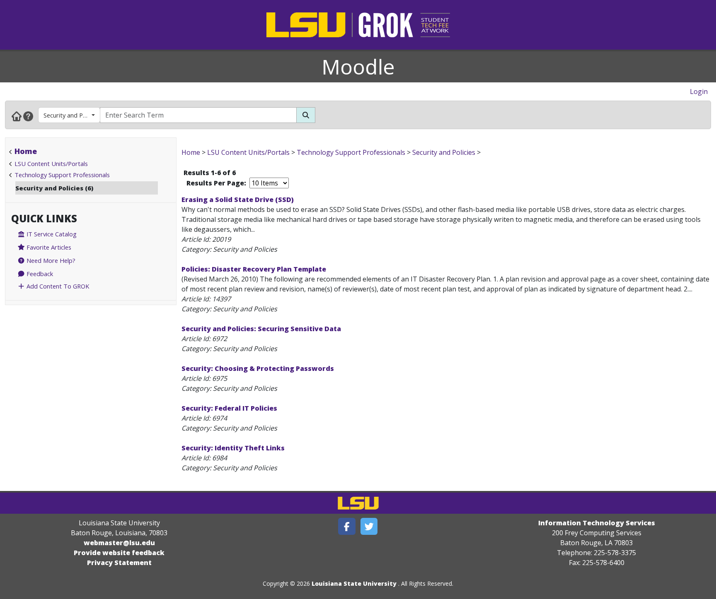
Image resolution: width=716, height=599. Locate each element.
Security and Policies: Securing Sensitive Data (261, 328)
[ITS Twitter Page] (369, 526)
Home (26, 151)
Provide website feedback (119, 552)
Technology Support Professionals (62, 175)
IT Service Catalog (51, 234)
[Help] (28, 115)
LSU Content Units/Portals (51, 163)
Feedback (39, 273)
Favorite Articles (48, 247)
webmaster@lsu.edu (119, 542)
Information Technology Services (596, 522)
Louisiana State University (354, 583)
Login (699, 91)
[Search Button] (305, 115)
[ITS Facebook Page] (347, 526)
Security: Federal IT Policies (229, 408)
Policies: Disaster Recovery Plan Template (253, 269)
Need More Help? (50, 260)
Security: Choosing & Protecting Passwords (257, 368)
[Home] (17, 115)
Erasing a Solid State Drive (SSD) (237, 199)
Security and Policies (71, 115)
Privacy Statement (119, 562)
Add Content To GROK (57, 286)
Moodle (358, 67)
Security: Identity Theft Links (233, 447)
